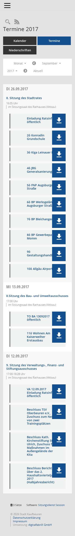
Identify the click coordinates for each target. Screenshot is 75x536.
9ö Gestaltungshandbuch (42, 253)
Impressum (19, 521)
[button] (59, 121)
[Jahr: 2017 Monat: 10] (25, 71)
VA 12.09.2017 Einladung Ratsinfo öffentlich (40, 393)
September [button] (50, 63)
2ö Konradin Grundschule (36, 137)
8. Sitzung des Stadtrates (24, 98)
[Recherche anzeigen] (7, 22)
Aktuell (38, 71)
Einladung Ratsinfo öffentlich (40, 120)
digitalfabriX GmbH (40, 525)
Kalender (20, 41)
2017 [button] (11, 71)
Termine (54, 41)
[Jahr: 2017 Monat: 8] (34, 63)
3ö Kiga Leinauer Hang (43, 152)
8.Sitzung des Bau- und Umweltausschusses (37, 296)
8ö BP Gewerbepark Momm (41, 236)
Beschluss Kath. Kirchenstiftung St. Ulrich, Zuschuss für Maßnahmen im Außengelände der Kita (41, 446)
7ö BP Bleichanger (39, 219)
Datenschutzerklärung (26, 518)
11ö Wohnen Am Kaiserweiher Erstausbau (38, 337)
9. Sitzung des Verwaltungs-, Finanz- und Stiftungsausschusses (35, 367)
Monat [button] (19, 63)
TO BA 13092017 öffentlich (38, 318)
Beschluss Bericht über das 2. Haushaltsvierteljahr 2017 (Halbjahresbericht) (41, 475)
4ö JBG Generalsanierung (39, 170)
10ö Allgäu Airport (40, 269)
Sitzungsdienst (51, 505)
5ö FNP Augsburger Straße (40, 187)
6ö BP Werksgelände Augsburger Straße (41, 204)
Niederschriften (20, 50)
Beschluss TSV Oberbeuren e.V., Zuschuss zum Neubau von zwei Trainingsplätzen (43, 416)
